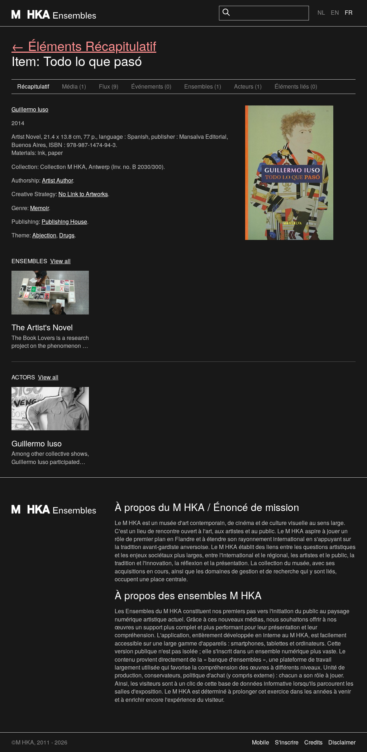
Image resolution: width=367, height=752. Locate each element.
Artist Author (57, 180)
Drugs (67, 235)
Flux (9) (108, 86)
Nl (321, 12)
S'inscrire (287, 742)
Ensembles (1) (202, 86)
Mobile (260, 742)
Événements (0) (151, 86)
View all (60, 261)
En (335, 12)
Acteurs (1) (248, 86)
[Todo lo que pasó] (289, 173)
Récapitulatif (33, 86)
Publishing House (64, 221)
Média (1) (74, 86)
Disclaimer (342, 742)
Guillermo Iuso (29, 109)
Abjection (44, 235)
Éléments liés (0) (296, 86)
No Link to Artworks (83, 194)
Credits (313, 742)
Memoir (39, 208)
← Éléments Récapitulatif (83, 45)
